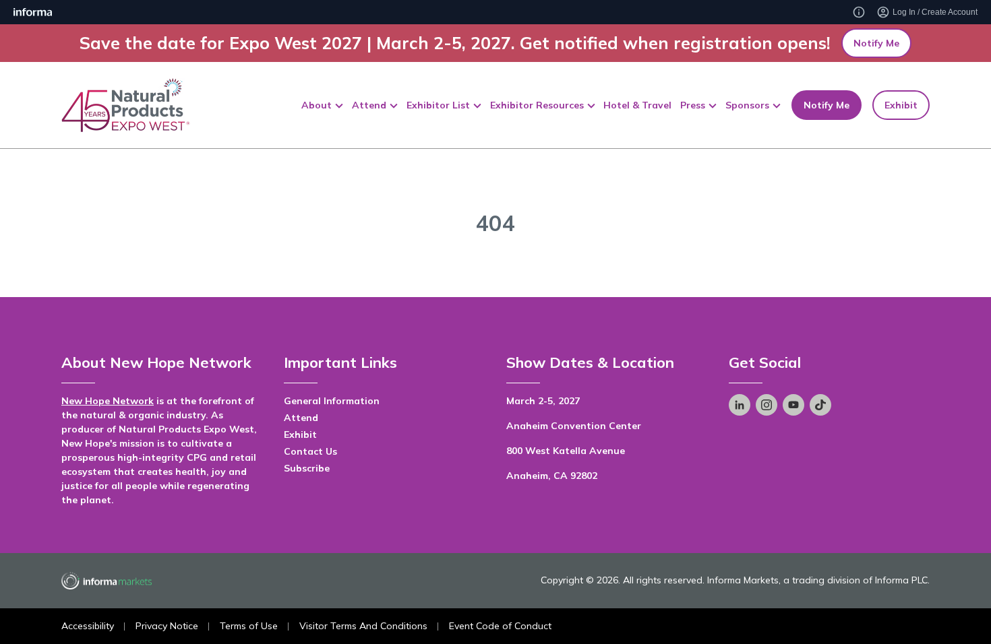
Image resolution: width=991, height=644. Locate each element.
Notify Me (876, 43)
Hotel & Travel (637, 105)
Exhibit (901, 105)
